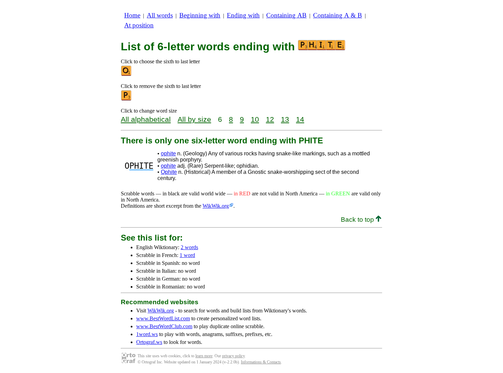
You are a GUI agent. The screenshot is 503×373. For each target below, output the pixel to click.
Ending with (243, 15)
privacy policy (233, 355)
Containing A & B (337, 15)
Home (132, 15)
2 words (189, 247)
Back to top (358, 219)
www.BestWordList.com (163, 318)
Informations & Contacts (261, 362)
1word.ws (147, 334)
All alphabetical (146, 119)
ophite (168, 153)
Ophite (169, 172)
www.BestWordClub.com (164, 326)
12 (270, 119)
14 (300, 119)
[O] (126, 74)
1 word (187, 255)
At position (139, 25)
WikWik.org (216, 206)
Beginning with (199, 15)
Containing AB (286, 15)
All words (160, 15)
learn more (203, 355)
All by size (194, 119)
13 (285, 119)
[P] (126, 99)
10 (255, 119)
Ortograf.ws (149, 342)
